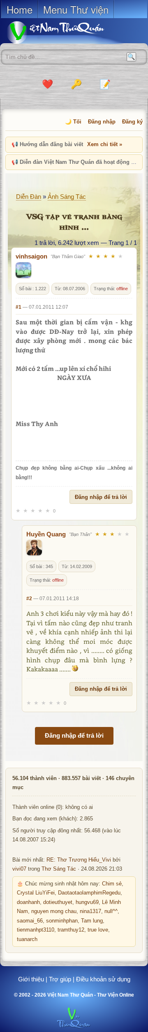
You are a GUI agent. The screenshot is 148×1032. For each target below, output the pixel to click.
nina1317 (90, 911)
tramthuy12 (71, 930)
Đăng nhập (102, 122)
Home (19, 9)
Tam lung (92, 921)
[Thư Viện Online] (65, 32)
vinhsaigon (31, 256)
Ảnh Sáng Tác (67, 196)
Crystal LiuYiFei (36, 893)
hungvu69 (87, 902)
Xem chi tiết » (104, 144)
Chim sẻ (112, 884)
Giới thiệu (31, 979)
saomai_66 (30, 921)
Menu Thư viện (76, 9)
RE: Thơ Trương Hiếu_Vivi (78, 860)
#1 (18, 307)
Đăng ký (132, 122)
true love (98, 930)
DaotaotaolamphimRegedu (89, 893)
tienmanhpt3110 (35, 930)
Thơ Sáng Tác (59, 869)
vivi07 (19, 869)
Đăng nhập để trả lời (101, 497)
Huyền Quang (46, 534)
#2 (29, 598)
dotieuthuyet (57, 902)
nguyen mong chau (53, 911)
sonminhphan (62, 921)
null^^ (111, 911)
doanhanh (28, 902)
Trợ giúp (60, 979)
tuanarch (27, 939)
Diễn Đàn (28, 196)
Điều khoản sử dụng (103, 979)
